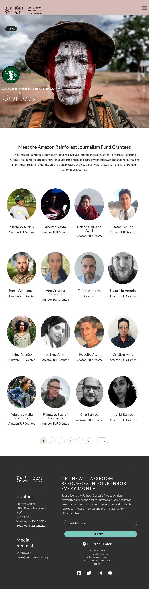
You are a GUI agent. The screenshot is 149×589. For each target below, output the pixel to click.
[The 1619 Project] (23, 8)
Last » (101, 441)
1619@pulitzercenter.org (32, 525)
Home (11, 28)
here (84, 169)
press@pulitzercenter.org (32, 557)
